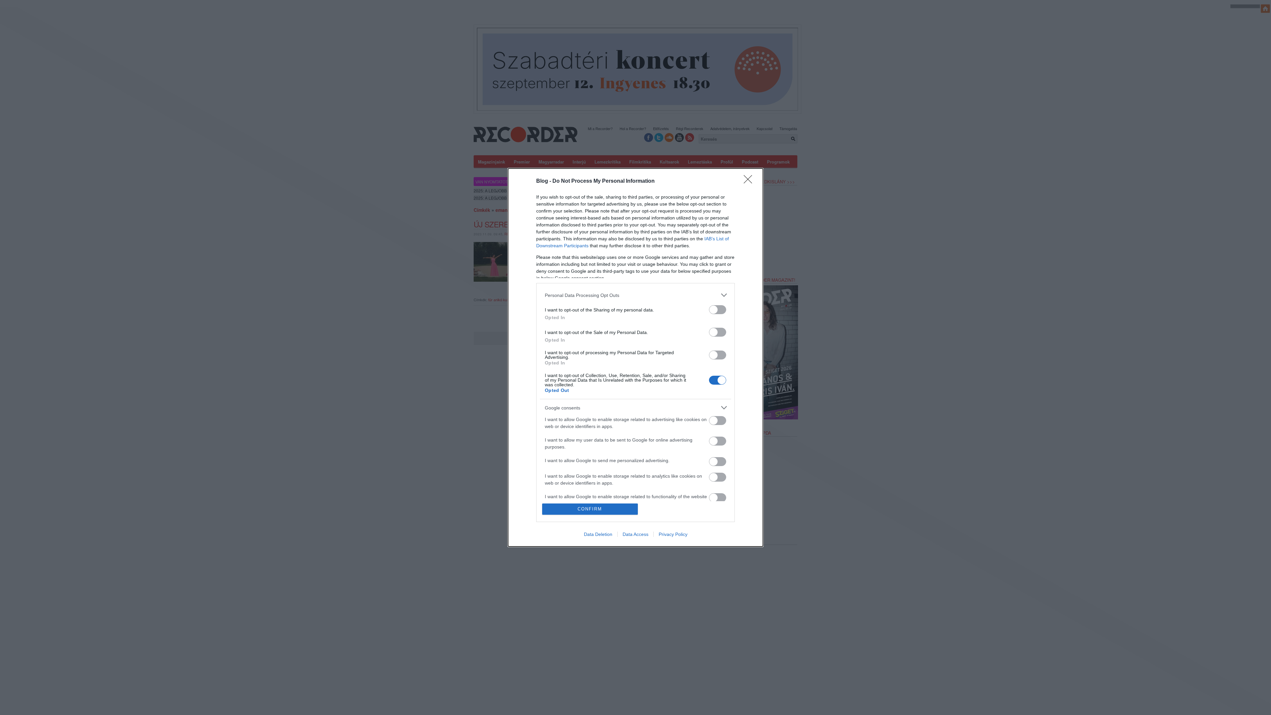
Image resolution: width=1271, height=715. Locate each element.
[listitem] (635, 295)
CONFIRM (590, 508)
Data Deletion (598, 534)
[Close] (750, 181)
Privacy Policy (673, 534)
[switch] (717, 309)
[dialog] (635, 357)
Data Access (635, 534)
